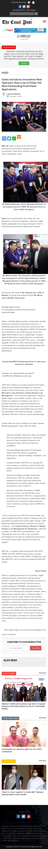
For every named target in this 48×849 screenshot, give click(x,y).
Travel (24, 63)
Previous (5, 117)
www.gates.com (39, 630)
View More (42, 673)
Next (42, 117)
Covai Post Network (13, 94)
